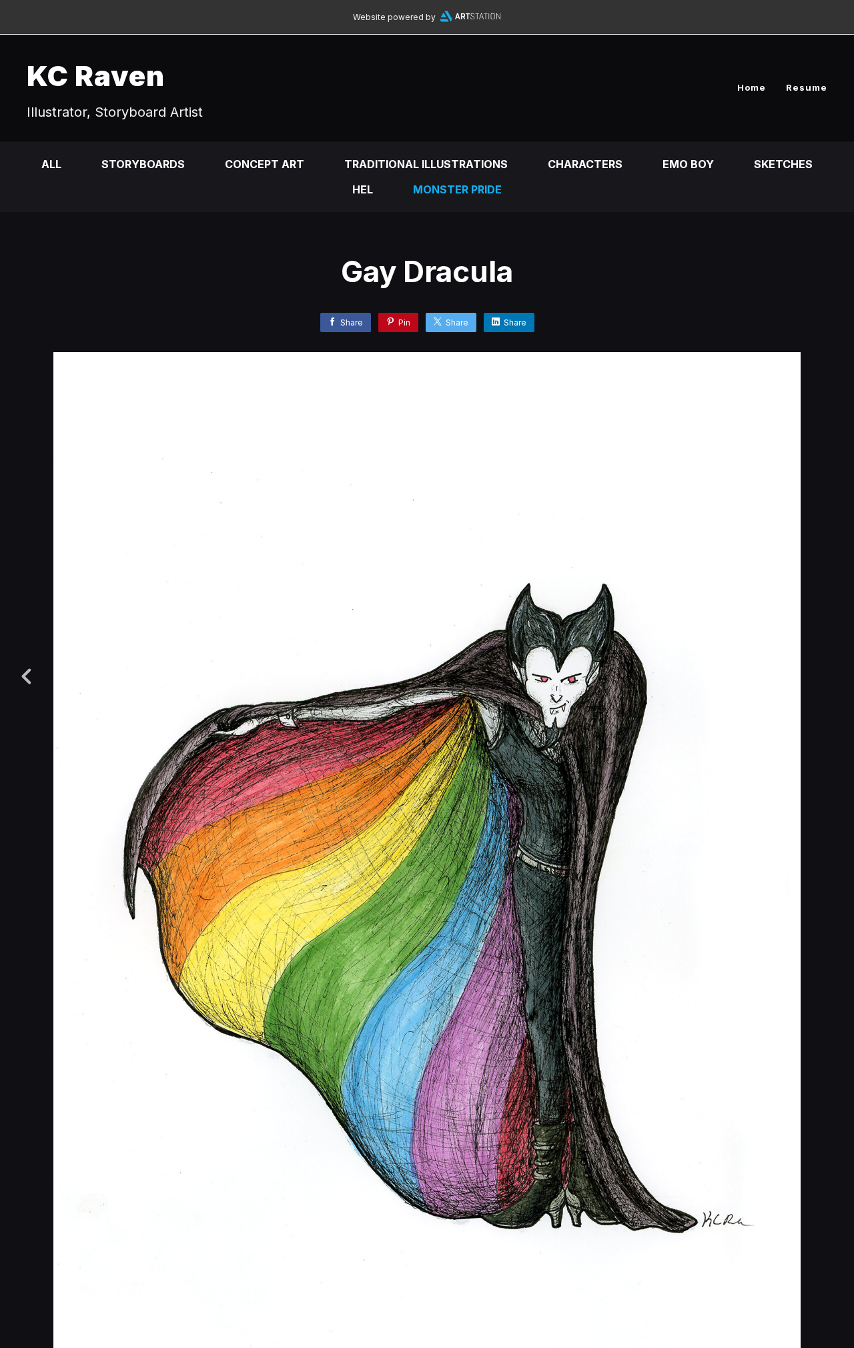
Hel (362, 189)
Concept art (264, 164)
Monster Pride (457, 189)
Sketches (783, 164)
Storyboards (143, 164)
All (51, 164)
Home (751, 87)
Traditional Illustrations (426, 164)
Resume (806, 87)
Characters (585, 164)
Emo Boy (688, 164)
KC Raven (96, 76)
